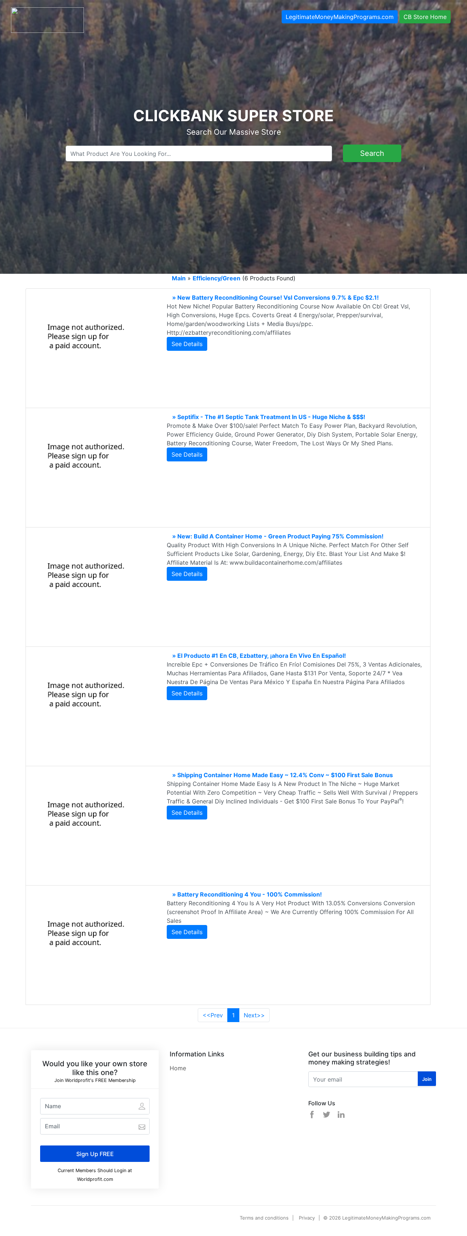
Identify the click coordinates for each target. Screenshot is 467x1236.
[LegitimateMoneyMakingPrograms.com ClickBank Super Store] (47, 19)
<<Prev (212, 1015)
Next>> (254, 1015)
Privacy (307, 1218)
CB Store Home (425, 16)
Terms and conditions (264, 1218)
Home (178, 1068)
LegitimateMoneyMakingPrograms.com (340, 16)
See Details (186, 344)
